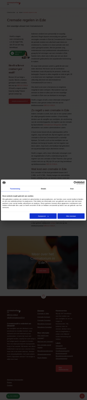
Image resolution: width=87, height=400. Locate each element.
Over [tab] (72, 189)
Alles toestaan (71, 216)
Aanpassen (42, 216)
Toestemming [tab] (15, 189)
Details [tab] (43, 189)
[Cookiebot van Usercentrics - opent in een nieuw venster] (75, 182)
